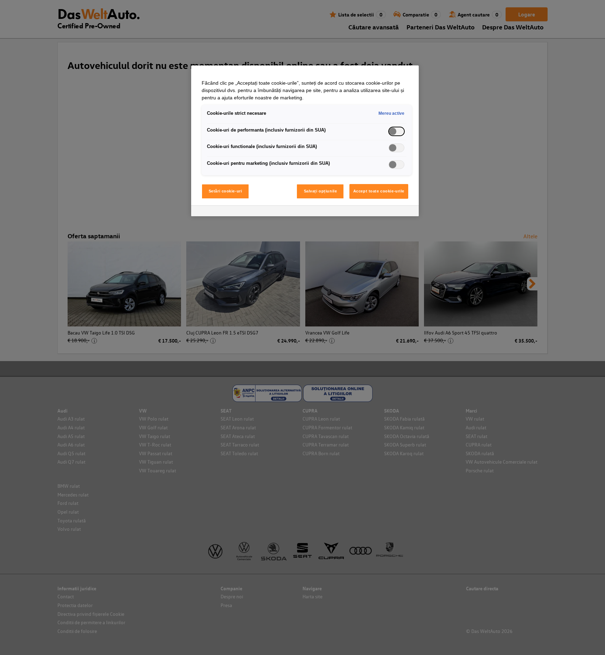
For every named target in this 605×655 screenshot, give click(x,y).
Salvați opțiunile (320, 191)
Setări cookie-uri (225, 191)
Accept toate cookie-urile (378, 191)
